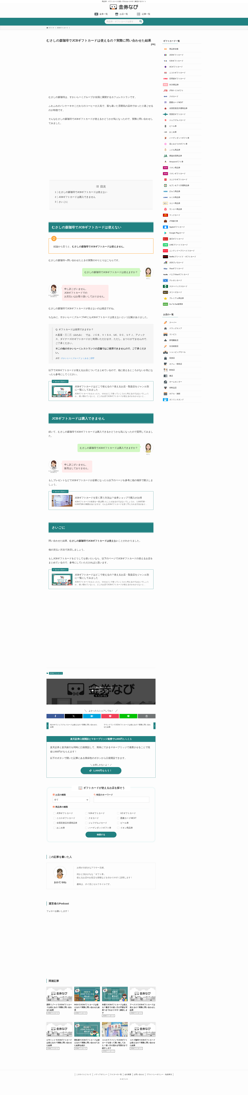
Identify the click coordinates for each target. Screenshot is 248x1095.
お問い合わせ (139, 1074)
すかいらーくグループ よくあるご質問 (77, 358)
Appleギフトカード (177, 227)
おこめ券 (61, 828)
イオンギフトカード (177, 173)
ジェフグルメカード (97, 823)
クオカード (93, 818)
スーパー (173, 322)
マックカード (174, 215)
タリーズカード (175, 292)
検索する (101, 835)
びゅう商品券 (174, 191)
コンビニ (173, 334)
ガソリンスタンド (176, 399)
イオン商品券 (126, 828)
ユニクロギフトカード (178, 179)
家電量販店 (173, 340)
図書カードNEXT (128, 818)
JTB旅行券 (173, 221)
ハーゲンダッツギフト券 (99, 828)
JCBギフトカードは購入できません (77, 197)
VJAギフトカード (96, 813)
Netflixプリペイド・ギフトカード (182, 257)
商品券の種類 (61, 807)
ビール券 (124, 823)
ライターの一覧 (116, 1074)
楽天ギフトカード (176, 239)
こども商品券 (174, 150)
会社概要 (128, 1074)
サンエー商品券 (175, 209)
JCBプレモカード (176, 262)
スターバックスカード (178, 286)
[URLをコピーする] (147, 716)
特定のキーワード (104, 795)
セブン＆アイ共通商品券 (179, 185)
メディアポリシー (100, 1074)
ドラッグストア (175, 328)
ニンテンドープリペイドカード (182, 251)
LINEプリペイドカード (178, 245)
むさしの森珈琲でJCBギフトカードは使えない (83, 192)
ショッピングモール (177, 352)
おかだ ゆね (60, 882)
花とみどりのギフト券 (178, 144)
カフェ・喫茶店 (175, 364)
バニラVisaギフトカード (179, 274)
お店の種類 (60, 795)
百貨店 (172, 358)
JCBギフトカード (56, 673)
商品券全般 (173, 49)
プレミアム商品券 (176, 298)
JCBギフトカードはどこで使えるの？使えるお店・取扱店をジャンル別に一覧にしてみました (112, 388)
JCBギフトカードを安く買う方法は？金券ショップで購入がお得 (108, 497)
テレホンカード (175, 280)
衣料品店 (173, 388)
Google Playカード (177, 233)
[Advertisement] (101, 68)
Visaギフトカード (176, 268)
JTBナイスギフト (176, 90)
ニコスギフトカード (66, 818)
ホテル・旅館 (174, 394)
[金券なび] (124, 7)
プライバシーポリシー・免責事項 (159, 1074)
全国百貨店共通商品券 (67, 823)
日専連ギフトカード (177, 79)
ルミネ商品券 (174, 197)
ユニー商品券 (174, 203)
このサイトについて (83, 1074)
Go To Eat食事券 (176, 304)
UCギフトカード (128, 813)
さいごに (63, 202)
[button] (55, 716)
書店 (171, 376)
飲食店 (172, 370)
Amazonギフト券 (176, 162)
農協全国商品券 (175, 156)
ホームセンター (175, 382)
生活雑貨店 (173, 346)
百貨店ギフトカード (177, 114)
